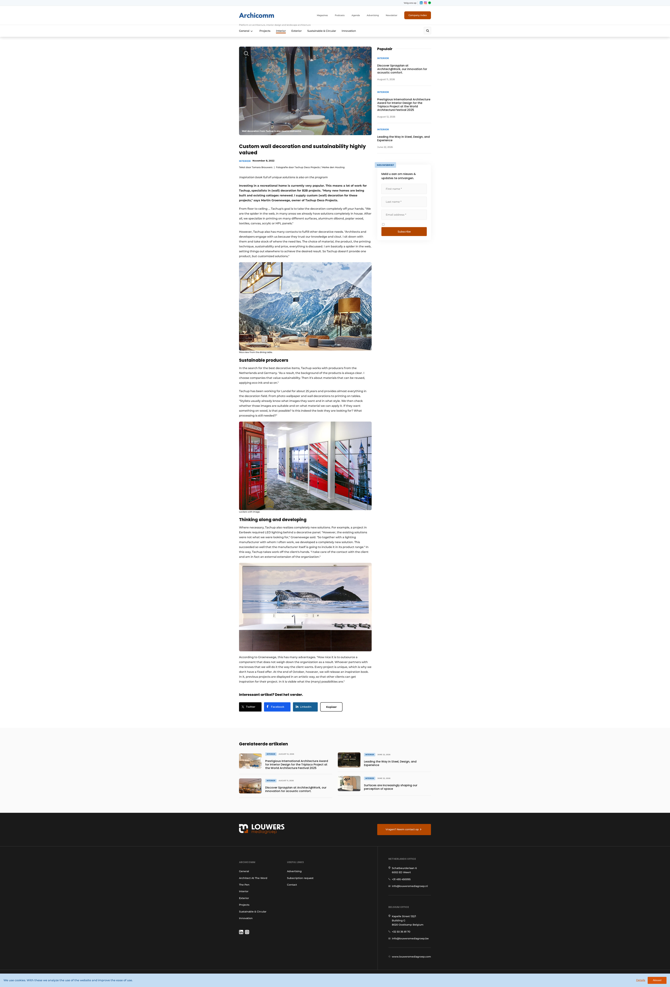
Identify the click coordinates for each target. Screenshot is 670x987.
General (244, 30)
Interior (281, 30)
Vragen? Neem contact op (402, 829)
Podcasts (340, 15)
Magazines (322, 15)
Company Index (417, 15)
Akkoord (657, 980)
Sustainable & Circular (321, 30)
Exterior (296, 30)
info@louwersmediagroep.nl (410, 886)
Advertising (373, 15)
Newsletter (391, 15)
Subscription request (300, 878)
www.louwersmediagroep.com (411, 956)
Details (640, 980)
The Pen (244, 884)
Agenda (356, 15)
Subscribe (404, 231)
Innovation (349, 30)
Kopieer (331, 707)
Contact (292, 884)
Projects (264, 30)
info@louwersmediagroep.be (410, 938)
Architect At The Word (253, 878)
